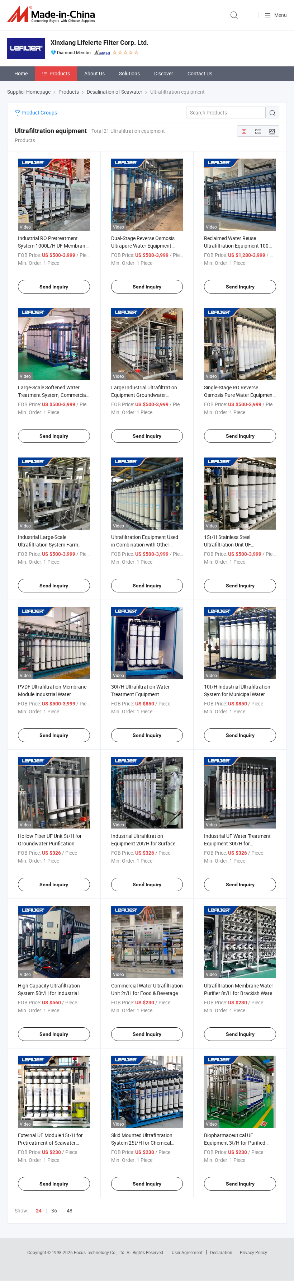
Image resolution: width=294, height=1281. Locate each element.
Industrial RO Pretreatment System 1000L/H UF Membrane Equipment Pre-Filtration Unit (53, 246)
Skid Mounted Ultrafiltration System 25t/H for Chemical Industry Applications (141, 1143)
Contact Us (200, 73)
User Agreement (187, 1252)
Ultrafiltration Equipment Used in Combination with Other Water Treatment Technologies (145, 544)
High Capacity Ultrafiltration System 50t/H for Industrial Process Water (49, 993)
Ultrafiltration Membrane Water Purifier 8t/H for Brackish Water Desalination (239, 993)
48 (69, 1210)
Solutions (129, 73)
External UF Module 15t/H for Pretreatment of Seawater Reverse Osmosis (50, 1143)
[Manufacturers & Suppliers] (52, 14)
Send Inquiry (53, 287)
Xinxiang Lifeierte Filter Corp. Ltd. (99, 42)
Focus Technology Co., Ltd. (100, 1252)
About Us (94, 73)
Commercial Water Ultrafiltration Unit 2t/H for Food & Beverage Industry (147, 993)
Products (59, 73)
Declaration (221, 1252)
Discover (163, 73)
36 (54, 1210)
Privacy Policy (253, 1252)
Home (21, 73)
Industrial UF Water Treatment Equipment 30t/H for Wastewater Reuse (237, 843)
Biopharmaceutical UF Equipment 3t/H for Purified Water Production (234, 1143)
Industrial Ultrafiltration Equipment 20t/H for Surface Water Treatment (143, 843)
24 (39, 1211)
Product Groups (38, 112)
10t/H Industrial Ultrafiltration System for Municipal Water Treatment (237, 694)
